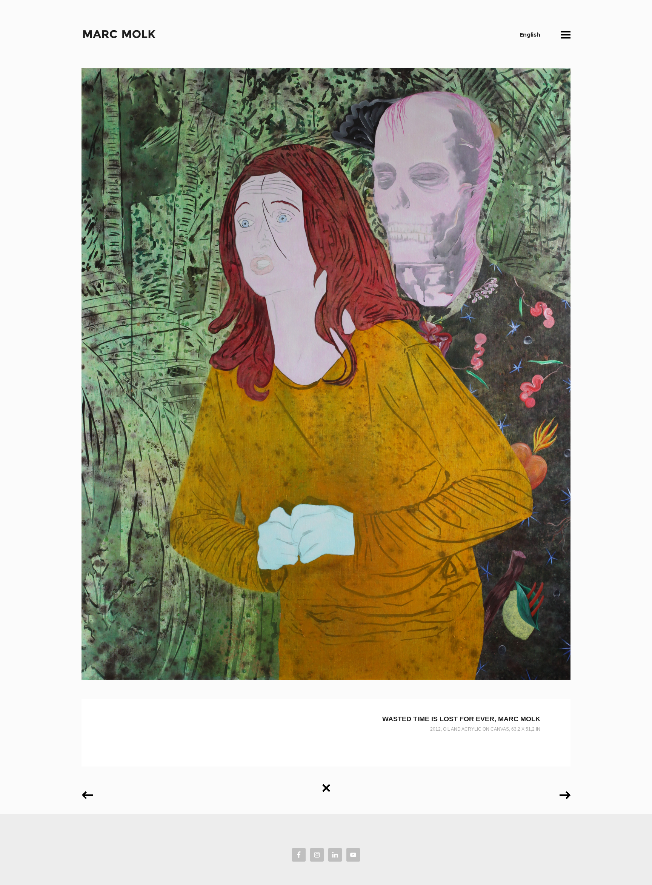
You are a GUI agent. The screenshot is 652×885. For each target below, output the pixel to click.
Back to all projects (326, 785)
